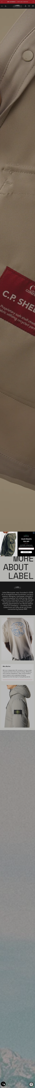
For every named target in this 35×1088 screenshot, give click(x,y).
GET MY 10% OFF (26, 552)
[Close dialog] (33, 533)
